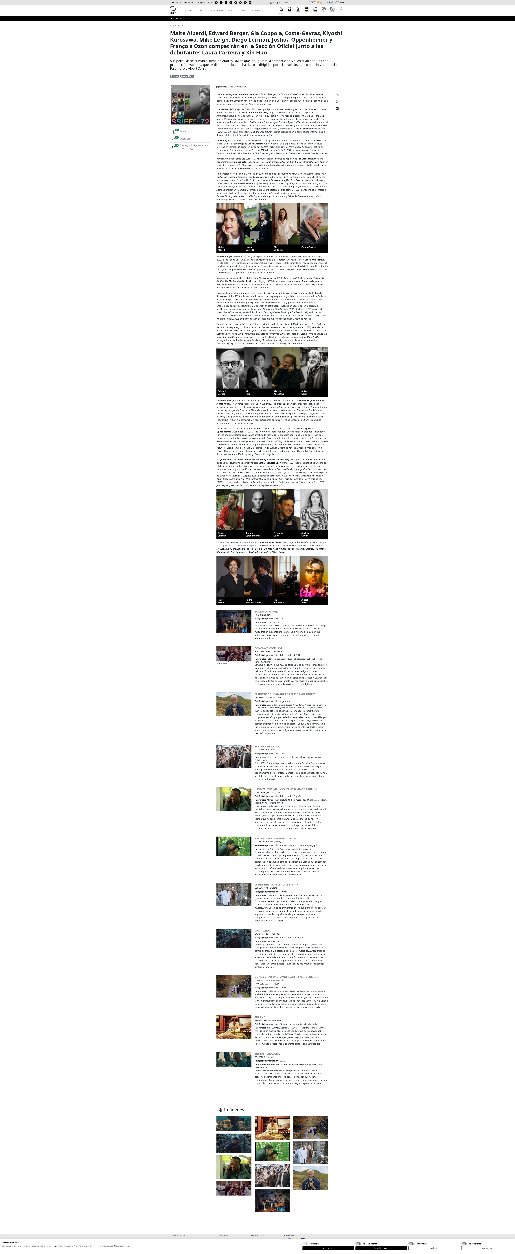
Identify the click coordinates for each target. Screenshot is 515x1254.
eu (280, 2)
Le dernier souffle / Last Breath (277, 884)
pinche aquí (125, 1246)
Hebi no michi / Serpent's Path (275, 838)
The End (260, 1017)
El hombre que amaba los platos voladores (285, 694)
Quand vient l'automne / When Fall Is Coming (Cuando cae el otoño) (286, 978)
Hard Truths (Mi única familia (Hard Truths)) (286, 789)
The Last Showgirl (267, 1053)
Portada (173, 25)
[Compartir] (337, 87)
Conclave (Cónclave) (269, 648)
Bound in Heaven (266, 611)
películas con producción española (240, 545)
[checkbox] (305, 1243)
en (286, 2)
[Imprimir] (337, 101)
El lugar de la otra (268, 746)
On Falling (262, 930)
